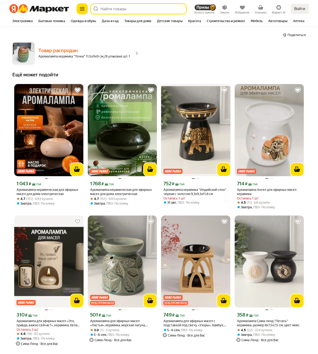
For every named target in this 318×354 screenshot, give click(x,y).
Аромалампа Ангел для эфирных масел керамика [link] (267, 192)
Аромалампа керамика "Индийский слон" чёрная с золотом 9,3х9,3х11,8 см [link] (194, 192)
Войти (299, 9)
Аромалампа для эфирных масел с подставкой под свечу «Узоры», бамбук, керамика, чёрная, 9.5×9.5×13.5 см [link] (193, 323)
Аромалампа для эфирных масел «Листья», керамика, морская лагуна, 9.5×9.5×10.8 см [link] (117, 323)
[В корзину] (77, 169)
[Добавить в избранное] (77, 90)
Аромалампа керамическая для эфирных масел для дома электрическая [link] (47, 192)
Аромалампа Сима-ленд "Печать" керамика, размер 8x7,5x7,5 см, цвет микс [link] (268, 323)
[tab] (22, 21)
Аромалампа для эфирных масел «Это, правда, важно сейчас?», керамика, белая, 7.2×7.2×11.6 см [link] (48, 323)
